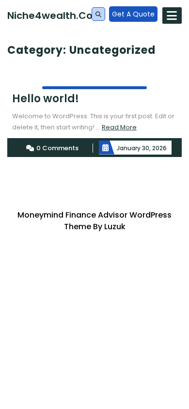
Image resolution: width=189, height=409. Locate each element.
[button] (98, 14)
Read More (119, 127)
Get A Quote (133, 14)
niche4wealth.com (55, 15)
